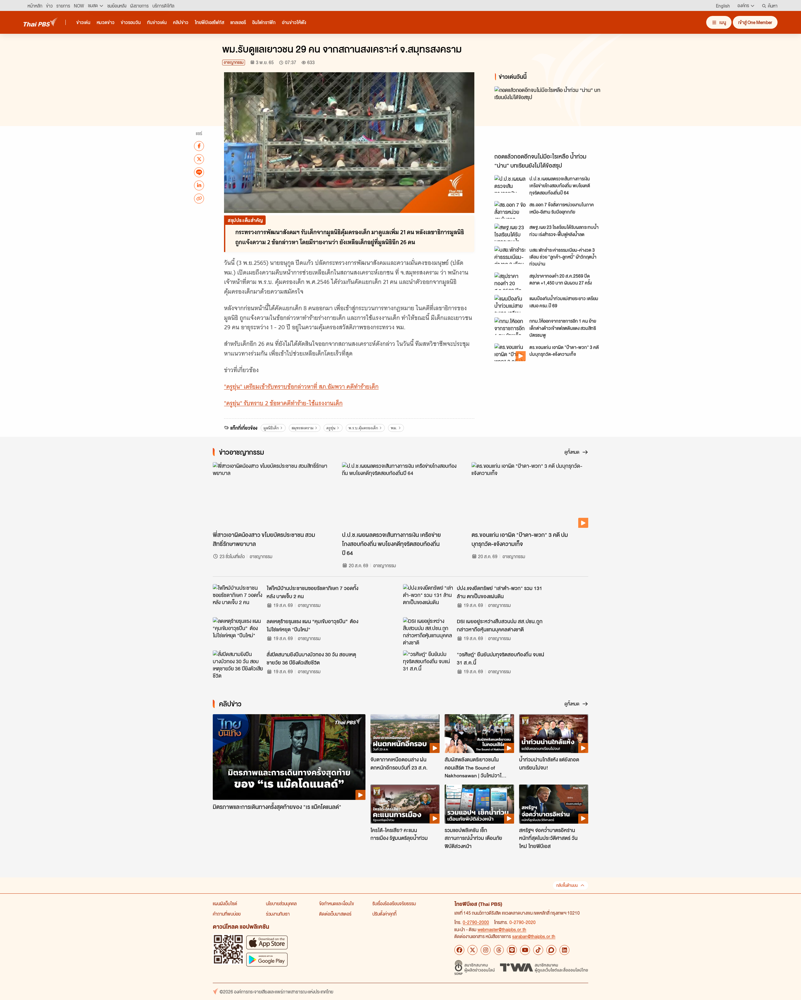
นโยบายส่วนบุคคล (281, 903)
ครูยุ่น (330, 428)
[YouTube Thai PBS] (525, 950)
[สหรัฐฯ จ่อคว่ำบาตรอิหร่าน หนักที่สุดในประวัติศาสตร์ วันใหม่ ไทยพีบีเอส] (553, 804)
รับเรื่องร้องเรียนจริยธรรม (394, 903)
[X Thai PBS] (472, 950)
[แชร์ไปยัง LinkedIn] (199, 185)
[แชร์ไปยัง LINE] (199, 172)
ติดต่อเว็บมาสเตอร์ (335, 914)
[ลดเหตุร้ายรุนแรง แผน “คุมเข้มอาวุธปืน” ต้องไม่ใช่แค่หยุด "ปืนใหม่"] (238, 631)
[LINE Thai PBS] (512, 950)
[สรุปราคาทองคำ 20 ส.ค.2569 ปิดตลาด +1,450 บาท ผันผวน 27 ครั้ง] (510, 281)
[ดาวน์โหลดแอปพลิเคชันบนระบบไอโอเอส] (267, 942)
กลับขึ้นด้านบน (567, 885)
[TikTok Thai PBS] (538, 950)
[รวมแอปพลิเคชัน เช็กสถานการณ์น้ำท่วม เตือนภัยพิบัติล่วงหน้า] (479, 804)
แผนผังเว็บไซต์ (225, 903)
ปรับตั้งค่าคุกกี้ (384, 914)
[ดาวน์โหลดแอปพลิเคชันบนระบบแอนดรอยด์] (267, 959)
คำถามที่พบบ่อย (227, 914)
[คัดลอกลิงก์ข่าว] (199, 198)
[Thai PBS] (40, 22)
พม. (394, 428)
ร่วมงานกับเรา (278, 914)
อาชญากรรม (233, 62)
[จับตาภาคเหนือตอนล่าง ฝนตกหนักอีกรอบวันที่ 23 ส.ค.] (405, 733)
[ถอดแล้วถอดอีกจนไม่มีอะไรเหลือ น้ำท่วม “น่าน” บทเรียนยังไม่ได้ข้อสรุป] (550, 118)
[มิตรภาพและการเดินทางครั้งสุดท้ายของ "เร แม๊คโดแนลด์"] (289, 757)
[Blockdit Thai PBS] (551, 950)
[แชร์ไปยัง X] (199, 159)
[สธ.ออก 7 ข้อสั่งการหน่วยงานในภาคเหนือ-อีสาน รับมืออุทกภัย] (510, 210)
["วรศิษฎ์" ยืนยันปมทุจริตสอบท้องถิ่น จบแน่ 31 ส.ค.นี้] (428, 664)
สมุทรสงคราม (303, 428)
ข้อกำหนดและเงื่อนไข (336, 903)
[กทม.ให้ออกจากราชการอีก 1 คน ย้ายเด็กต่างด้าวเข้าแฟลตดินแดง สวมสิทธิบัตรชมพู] (510, 326)
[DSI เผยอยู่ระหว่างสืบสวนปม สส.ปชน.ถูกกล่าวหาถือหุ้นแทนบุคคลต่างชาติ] (428, 631)
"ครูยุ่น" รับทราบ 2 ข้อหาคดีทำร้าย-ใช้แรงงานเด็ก (283, 403)
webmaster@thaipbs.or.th (501, 929)
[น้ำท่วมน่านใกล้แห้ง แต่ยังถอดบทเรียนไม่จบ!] (553, 733)
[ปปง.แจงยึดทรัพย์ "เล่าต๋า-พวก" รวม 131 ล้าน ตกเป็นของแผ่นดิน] (428, 598)
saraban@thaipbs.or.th (533, 936)
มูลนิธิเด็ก (271, 428)
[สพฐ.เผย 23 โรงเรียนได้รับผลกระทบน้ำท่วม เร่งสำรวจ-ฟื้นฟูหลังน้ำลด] (510, 232)
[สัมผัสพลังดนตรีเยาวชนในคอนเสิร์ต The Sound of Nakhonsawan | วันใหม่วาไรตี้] (479, 733)
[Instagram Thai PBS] (486, 950)
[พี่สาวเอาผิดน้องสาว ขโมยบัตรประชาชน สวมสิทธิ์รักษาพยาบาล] (271, 495)
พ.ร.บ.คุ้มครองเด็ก (363, 428)
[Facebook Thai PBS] (459, 950)
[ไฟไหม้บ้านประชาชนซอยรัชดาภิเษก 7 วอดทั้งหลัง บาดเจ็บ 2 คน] (238, 598)
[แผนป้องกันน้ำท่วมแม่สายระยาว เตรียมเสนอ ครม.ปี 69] (510, 303)
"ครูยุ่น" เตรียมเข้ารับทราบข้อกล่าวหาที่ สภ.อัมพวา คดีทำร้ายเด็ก (301, 386)
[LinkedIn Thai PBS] (564, 950)
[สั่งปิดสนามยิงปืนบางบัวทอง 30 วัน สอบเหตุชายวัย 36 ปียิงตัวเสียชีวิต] (238, 664)
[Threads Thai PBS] (499, 950)
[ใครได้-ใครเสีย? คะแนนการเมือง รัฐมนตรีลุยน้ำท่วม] (405, 804)
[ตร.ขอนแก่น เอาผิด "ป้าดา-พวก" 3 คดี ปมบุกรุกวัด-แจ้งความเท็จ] (510, 352)
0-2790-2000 (476, 922)
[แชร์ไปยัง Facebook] (199, 146)
